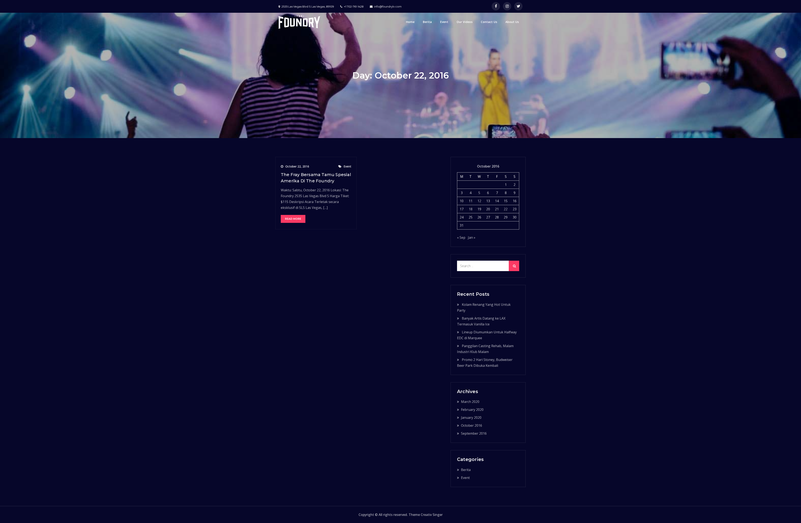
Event (444, 22)
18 (470, 209)
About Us (512, 22)
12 (479, 201)
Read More (293, 218)
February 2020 (472, 409)
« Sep (461, 237)
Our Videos (464, 22)
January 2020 (471, 417)
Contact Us (489, 22)
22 (506, 209)
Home (410, 22)
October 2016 (471, 425)
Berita (427, 22)
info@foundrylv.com (388, 6)
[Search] (514, 266)
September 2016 (474, 433)
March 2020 (470, 401)
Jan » (471, 237)
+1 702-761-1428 (354, 6)
